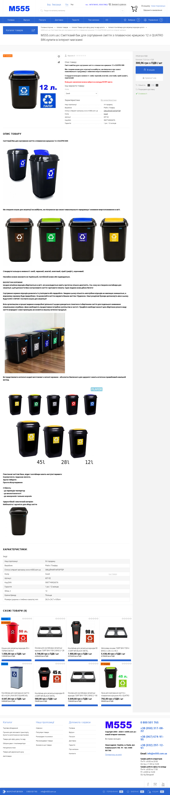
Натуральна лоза (9, 748)
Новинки (39, 728)
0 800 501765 (32, 792)
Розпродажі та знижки (44, 737)
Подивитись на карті (113, 755)
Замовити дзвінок (119, 4)
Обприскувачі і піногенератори (14, 743)
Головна (11, 20)
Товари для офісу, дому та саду (14, 739)
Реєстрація (56, 4)
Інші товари (113, 574)
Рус (66, 4)
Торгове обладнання (10, 728)
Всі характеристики (108, 100)
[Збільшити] (32, 89)
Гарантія (75, 20)
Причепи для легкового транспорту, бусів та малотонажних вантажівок (16, 733)
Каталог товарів (14, 30)
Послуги (42, 20)
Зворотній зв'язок (14, 792)
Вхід (49, 4)
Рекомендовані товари (44, 741)
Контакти (72, 753)
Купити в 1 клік (150, 78)
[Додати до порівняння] (59, 62)
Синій (106, 114)
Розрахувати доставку (146, 89)
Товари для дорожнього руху (13, 752)
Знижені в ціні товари (44, 745)
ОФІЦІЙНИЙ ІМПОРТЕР (112, 111)
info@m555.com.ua (48, 792)
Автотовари (7, 756)
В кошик (151, 70)
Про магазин (93, 20)
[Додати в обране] (59, 56)
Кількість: (142, 85)
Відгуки (27, 20)
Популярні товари (42, 732)
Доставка (59, 20)
